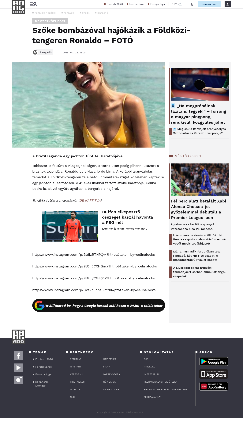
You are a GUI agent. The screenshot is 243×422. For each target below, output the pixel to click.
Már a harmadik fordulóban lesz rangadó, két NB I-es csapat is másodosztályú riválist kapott (196, 256)
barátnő (102, 12)
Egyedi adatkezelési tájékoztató (165, 389)
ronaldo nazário (45, 12)
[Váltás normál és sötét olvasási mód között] (192, 4)
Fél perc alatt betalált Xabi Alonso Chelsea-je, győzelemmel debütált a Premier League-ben (198, 209)
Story (106, 366)
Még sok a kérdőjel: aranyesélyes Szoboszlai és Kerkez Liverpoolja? (199, 131)
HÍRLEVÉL (149, 366)
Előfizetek (209, 4)
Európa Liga (157, 4)
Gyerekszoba (111, 374)
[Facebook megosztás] (16, 157)
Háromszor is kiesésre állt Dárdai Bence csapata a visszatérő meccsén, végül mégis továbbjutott (200, 239)
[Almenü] (33, 4)
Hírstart (75, 366)
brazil (86, 12)
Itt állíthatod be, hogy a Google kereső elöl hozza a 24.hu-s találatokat (103, 306)
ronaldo (69, 12)
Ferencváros (136, 4)
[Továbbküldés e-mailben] (16, 167)
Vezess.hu (76, 374)
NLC (72, 397)
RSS (146, 359)
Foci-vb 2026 (115, 4)
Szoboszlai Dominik (42, 383)
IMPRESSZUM (151, 374)
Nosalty (75, 389)
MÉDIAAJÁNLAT (152, 397)
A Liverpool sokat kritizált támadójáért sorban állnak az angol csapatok (199, 272)
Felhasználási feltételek (160, 382)
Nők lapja (109, 382)
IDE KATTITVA (89, 200)
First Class (77, 382)
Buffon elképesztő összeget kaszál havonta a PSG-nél (127, 217)
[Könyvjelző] (16, 179)
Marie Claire (111, 389)
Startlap (75, 359)
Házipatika (109, 359)
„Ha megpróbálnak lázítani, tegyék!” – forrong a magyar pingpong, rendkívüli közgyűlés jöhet (198, 114)
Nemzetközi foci (50, 21)
